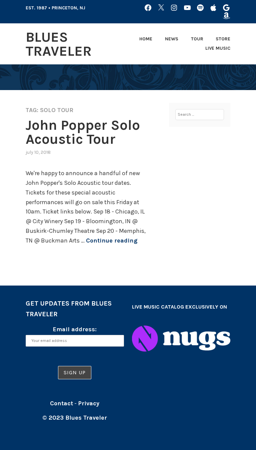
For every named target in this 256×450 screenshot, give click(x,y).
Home (145, 39)
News (171, 39)
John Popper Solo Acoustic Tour (83, 132)
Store (223, 39)
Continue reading (111, 240)
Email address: (75, 329)
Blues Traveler (59, 44)
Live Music (217, 48)
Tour (197, 39)
